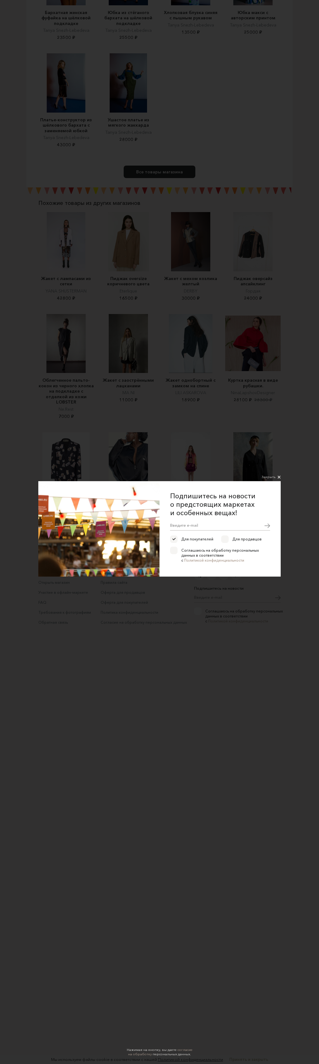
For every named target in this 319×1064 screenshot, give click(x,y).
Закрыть (268, 477)
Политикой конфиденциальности (214, 560)
